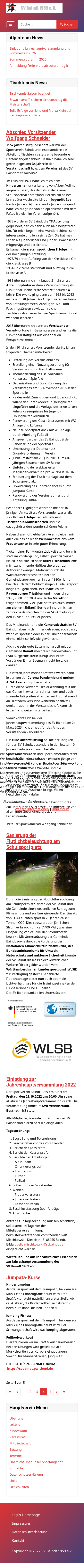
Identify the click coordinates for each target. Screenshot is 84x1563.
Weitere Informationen (32, 809)
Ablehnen (36, 801)
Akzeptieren (12, 801)
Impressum (60, 809)
